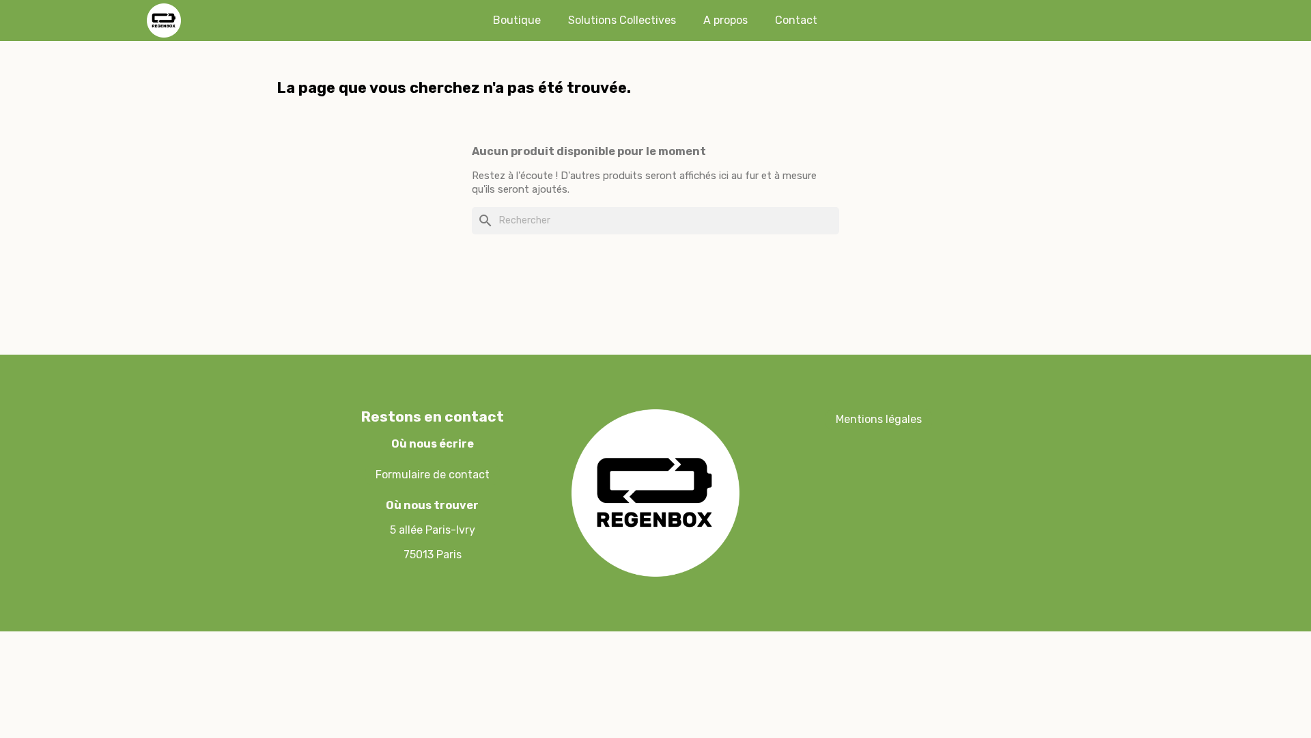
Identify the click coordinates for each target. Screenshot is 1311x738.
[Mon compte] (1064, 20)
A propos (725, 20)
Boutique (517, 20)
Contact (796, 20)
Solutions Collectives (622, 20)
